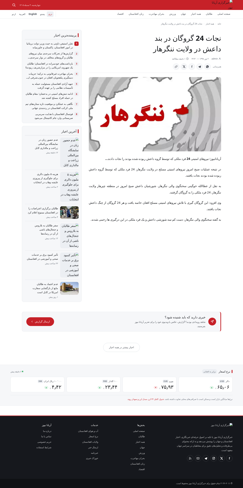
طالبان (209, 13)
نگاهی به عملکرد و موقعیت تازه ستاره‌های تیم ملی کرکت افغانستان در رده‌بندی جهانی (49, 105)
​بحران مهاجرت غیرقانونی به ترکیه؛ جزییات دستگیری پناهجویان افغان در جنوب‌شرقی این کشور (49, 76)
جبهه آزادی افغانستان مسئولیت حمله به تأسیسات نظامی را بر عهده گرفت (52, 85)
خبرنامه (94, 452)
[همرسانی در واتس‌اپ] (207, 66)
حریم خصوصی (44, 441)
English (33, 14)
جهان (183, 13)
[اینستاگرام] (213, 458)
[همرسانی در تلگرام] (199, 66)
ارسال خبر (93, 447)
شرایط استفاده (43, 447)
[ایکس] (221, 458)
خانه (219, 23)
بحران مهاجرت (156, 13)
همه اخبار (196, 13)
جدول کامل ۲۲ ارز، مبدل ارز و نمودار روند (146, 399)
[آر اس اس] (190, 458)
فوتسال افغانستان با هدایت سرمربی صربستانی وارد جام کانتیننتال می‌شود (54, 116)
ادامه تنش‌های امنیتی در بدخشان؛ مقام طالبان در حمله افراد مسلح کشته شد (49, 95)
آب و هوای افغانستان (88, 431)
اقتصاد (120, 13)
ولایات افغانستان (90, 441)
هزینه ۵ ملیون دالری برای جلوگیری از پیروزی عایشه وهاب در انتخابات (45, 178)
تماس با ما (46, 436)
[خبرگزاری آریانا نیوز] (221, 5)
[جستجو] (13, 5)
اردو (14, 14)
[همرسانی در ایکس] (184, 66)
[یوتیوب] (198, 458)
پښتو (42, 14)
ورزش (172, 13)
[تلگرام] (206, 458)
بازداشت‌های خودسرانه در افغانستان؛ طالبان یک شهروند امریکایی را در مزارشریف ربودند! (49, 65)
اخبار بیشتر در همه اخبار (121, 347)
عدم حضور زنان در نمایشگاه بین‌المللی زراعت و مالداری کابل (46, 144)
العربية (22, 14)
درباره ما (47, 431)
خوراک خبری (92, 458)
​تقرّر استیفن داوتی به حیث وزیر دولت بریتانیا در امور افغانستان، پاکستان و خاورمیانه (50, 45)
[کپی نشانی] (176, 66)
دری (50, 14)
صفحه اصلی (223, 13)
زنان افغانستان (136, 13)
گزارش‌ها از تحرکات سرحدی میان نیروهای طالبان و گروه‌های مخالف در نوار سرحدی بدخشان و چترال (51, 56)
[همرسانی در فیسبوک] (192, 66)
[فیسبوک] (229, 458)
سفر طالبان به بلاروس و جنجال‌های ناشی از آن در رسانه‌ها (46, 229)
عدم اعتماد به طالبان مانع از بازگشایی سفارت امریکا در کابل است (45, 288)
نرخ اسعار (93, 436)
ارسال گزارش (42, 321)
